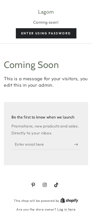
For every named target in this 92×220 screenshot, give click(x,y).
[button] (46, 33)
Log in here (66, 209)
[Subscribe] (77, 144)
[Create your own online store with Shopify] (69, 200)
